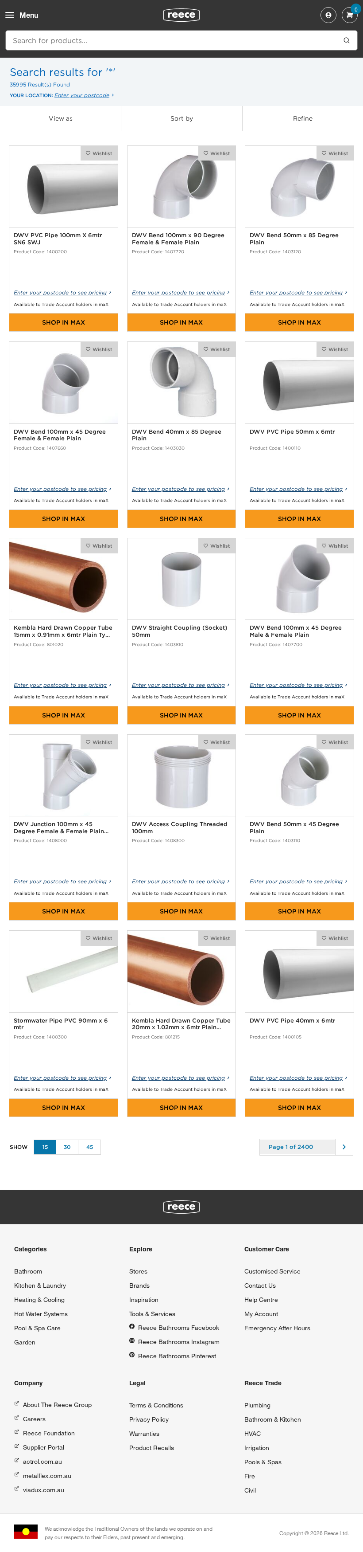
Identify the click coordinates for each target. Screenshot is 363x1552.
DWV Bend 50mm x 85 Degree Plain (294, 239)
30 (67, 1147)
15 (45, 1147)
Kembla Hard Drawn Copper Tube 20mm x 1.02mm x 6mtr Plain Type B (181, 1024)
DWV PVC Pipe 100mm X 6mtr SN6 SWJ (58, 239)
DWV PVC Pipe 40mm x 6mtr (292, 1020)
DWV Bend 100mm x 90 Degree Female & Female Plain (178, 239)
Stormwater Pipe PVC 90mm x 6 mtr (61, 1024)
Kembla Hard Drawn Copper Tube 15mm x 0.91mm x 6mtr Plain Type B (63, 631)
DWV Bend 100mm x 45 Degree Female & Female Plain (60, 435)
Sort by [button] (181, 118)
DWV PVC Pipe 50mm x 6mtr (292, 431)
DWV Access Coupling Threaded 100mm (180, 828)
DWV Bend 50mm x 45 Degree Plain (294, 828)
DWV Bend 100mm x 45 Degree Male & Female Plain (296, 631)
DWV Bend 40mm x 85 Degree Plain (176, 435)
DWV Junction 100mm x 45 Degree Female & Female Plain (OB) (59, 828)
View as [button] (61, 118)
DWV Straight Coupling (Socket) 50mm (180, 631)
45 (89, 1147)
